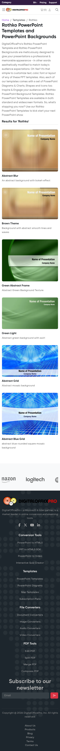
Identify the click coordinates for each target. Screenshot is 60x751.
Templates (19, 20)
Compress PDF (30, 671)
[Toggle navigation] (4, 10)
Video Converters (30, 635)
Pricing (43, 2)
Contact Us (31, 745)
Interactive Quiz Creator (30, 562)
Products (30, 729)
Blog (30, 733)
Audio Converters (30, 628)
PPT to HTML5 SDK (30, 549)
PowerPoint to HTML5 (30, 542)
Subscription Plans (30, 598)
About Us (30, 725)
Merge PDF (30, 664)
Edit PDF (30, 651)
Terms (30, 741)
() (45, 9)
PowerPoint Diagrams (30, 585)
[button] (50, 10)
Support (53, 2)
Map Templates (30, 592)
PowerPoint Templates (30, 578)
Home (5, 20)
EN (34, 2)
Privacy (30, 737)
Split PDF (30, 657)
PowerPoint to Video (30, 556)
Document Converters (30, 614)
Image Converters (30, 621)
